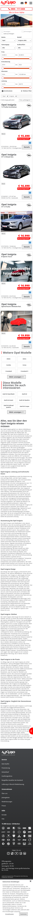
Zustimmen (23, 914)
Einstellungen (9, 914)
